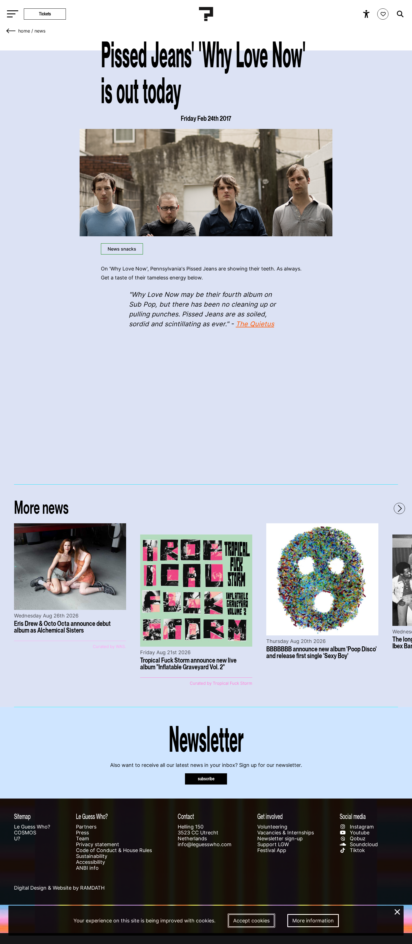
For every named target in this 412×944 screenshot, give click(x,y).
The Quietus (255, 324)
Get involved (270, 816)
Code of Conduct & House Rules (114, 850)
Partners (86, 827)
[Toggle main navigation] (11, 14)
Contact (186, 816)
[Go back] (11, 31)
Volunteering (272, 827)
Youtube (358, 833)
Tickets (45, 14)
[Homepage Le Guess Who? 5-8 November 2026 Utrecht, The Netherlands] (206, 14)
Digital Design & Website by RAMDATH (59, 888)
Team (82, 838)
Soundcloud (363, 844)
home (24, 31)
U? (17, 838)
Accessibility (90, 862)
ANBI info (87, 868)
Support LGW (273, 844)
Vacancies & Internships (285, 833)
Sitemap (22, 816)
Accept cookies (251, 921)
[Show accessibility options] (367, 14)
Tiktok (356, 850)
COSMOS (25, 833)
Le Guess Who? (32, 827)
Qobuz (356, 838)
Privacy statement (97, 844)
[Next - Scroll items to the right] (399, 508)
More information (313, 921)
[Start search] (399, 14)
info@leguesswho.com (205, 844)
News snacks (122, 249)
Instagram (361, 827)
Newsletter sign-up (280, 838)
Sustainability (91, 856)
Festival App (271, 850)
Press (82, 833)
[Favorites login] (382, 14)
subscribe (206, 778)
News (39, 31)
